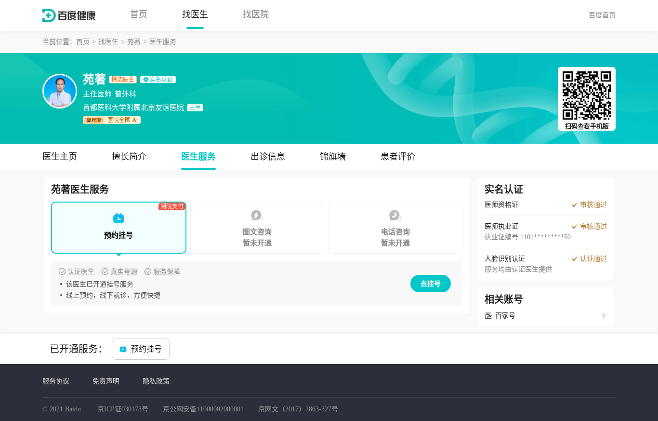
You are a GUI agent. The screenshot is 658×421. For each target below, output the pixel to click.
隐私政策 (156, 381)
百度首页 (602, 15)
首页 (138, 14)
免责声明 (105, 381)
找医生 (195, 14)
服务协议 (55, 381)
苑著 (134, 41)
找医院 (256, 14)
